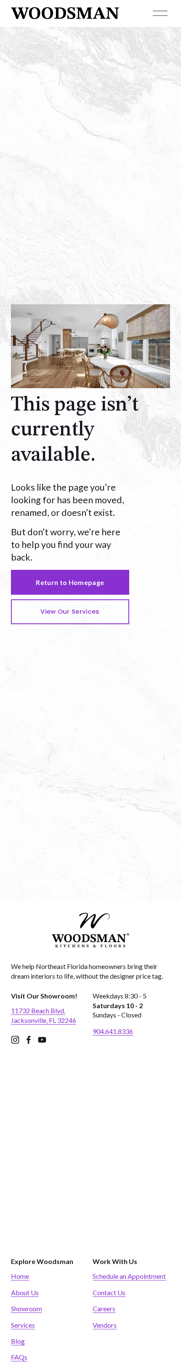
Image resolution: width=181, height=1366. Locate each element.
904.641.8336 (113, 1031)
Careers (104, 1308)
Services (23, 1325)
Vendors (105, 1325)
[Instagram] (15, 1040)
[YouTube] (42, 1040)
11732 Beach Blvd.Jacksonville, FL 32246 (43, 1015)
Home (20, 1276)
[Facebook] (28, 1040)
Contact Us (109, 1292)
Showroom (26, 1308)
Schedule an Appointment (129, 1276)
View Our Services (69, 611)
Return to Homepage (70, 582)
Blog (18, 1341)
